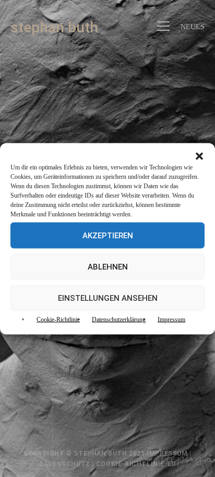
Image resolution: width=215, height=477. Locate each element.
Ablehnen (108, 266)
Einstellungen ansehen (108, 297)
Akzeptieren (107, 235)
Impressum (171, 319)
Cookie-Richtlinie (58, 319)
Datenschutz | (67, 464)
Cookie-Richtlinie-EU (136, 464)
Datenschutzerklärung (119, 319)
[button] (199, 156)
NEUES (193, 26)
